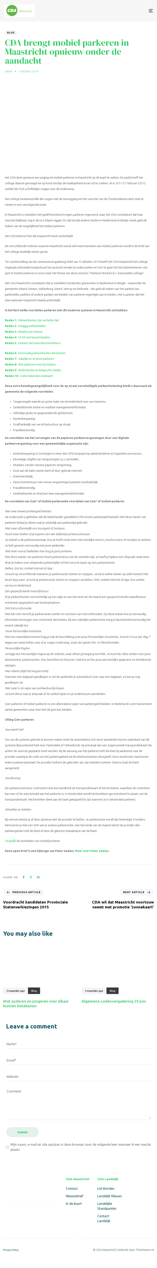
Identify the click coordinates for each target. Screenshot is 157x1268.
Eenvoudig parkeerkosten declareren (35, 353)
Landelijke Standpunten (106, 1206)
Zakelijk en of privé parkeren (29, 358)
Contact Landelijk (103, 1218)
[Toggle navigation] (128, 10)
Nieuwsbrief (74, 1196)
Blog (11, 32)
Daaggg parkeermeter (25, 326)
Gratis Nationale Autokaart (29, 376)
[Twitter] (15, 1215)
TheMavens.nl (145, 1249)
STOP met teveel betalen (27, 337)
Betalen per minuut (24, 331)
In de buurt (74, 1203)
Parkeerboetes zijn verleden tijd (32, 320)
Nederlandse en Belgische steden (33, 370)
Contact (72, 1188)
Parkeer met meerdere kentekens (33, 343)
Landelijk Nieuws (109, 1196)
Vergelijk (10, 841)
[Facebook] (5, 1215)
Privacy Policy (11, 1250)
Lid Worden (105, 1188)
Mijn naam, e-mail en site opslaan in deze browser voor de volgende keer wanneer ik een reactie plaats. (80, 1147)
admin (8, 71)
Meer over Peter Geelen (92, 851)
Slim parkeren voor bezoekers (30, 364)
